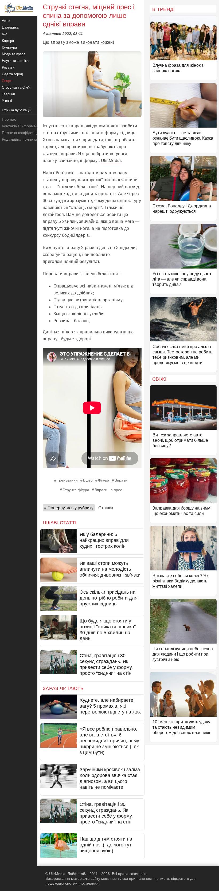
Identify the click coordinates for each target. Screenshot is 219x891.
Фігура (103, 480)
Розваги (8, 67)
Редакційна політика (19, 139)
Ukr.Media (111, 160)
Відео (88, 480)
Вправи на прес (108, 490)
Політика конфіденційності (25, 133)
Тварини (8, 94)
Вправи (121, 480)
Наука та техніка (15, 61)
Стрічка (105, 508)
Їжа (4, 34)
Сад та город (12, 74)
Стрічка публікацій (16, 110)
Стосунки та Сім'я (16, 87)
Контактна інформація (21, 126)
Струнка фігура (75, 490)
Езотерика (10, 27)
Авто (6, 21)
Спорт (6, 81)
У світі (7, 101)
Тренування (67, 480)
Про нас (9, 119)
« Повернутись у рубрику (68, 508)
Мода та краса (13, 54)
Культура (9, 47)
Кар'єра (8, 41)
